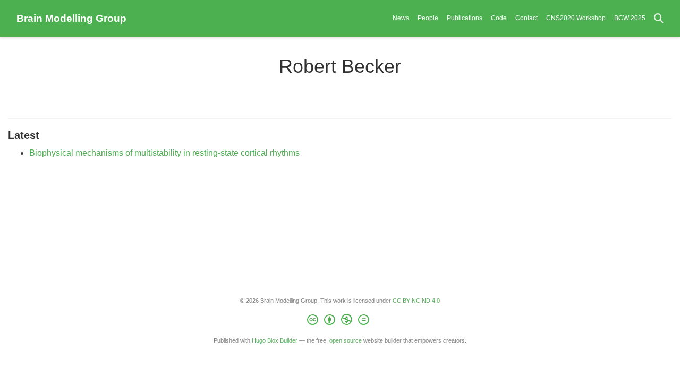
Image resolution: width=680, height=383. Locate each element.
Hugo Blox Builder (275, 340)
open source (345, 340)
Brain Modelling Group (71, 18)
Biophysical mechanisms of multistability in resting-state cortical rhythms (164, 152)
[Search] (659, 19)
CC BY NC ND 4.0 (416, 300)
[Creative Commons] (340, 321)
